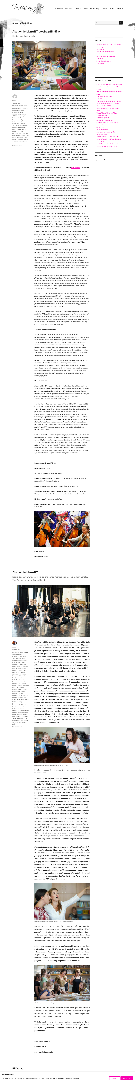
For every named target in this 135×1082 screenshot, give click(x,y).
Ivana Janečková (22, 122)
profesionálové (16, 703)
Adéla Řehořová (16, 658)
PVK (17, 139)
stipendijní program (23, 712)
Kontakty (120, 9)
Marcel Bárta (23, 127)
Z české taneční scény (104, 61)
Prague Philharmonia (17, 699)
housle (22, 118)
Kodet (24, 680)
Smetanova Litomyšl (17, 141)
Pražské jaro (19, 137)
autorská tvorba (22, 660)
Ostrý (20, 695)
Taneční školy (94, 9)
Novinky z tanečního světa (19, 105)
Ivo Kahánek (15, 123)
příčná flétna (18, 701)
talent (13, 716)
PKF (25, 697)
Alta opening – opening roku (106, 132)
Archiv (85, 9)
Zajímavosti (100, 63)
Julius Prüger (15, 125)
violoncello (15, 143)
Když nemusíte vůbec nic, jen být (107, 146)
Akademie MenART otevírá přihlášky (36, 31)
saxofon (20, 707)
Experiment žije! (102, 115)
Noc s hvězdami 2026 (104, 106)
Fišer (13, 668)
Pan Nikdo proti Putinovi (104, 96)
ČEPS (14, 116)
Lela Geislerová (22, 683)
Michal (14, 647)
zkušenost (17, 722)
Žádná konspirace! (103, 118)
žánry (22, 720)
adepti (23, 658)
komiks (14, 682)
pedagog (14, 697)
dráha (18, 666)
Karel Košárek (24, 125)
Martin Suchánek (22, 689)
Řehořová (14, 707)
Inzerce (112, 9)
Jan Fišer (20, 672)
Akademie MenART (25, 572)
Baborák (14, 662)
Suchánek (19, 714)
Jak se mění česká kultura (105, 120)
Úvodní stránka (58, 9)
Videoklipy (100, 59)
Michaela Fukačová (17, 131)
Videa (77, 9)
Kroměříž (14, 683)
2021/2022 (23, 656)
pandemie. (25, 695)
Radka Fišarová (23, 139)
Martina (14, 100)
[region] (67, 1077)
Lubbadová (19, 685)
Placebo (99, 99)
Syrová (25, 714)
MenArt (14, 129)
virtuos (19, 718)
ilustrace (14, 122)
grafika (24, 668)
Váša (26, 716)
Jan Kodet (22, 123)
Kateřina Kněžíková (17, 676)
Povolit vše (126, 1078)
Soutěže (104, 9)
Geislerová (18, 668)
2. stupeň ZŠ (15, 656)
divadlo (26, 116)
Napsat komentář (16, 145)
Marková (14, 689)
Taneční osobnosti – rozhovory (106, 56)
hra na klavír (20, 670)
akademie (15, 660)
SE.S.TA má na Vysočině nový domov (109, 144)
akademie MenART (17, 108)
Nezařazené (101, 49)
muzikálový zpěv (16, 133)
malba (18, 127)
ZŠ (25, 722)
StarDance (68, 9)
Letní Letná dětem (102, 130)
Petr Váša (20, 697)
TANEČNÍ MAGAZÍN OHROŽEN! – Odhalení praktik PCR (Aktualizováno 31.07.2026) (109, 139)
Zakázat (114, 1078)
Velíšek (14, 718)
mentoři (23, 691)
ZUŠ (13, 724)
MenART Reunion (21, 129)
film (21, 666)
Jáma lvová (100, 127)
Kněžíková (19, 680)
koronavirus (20, 682)
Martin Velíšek (16, 691)
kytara (14, 127)
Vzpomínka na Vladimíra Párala (107, 113)
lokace (14, 685)
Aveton (18, 110)
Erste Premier (16, 118)
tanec (25, 141)
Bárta (19, 662)
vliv (22, 718)
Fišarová (25, 666)
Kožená (26, 682)
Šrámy (99, 89)
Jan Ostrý (18, 674)
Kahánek (24, 674)
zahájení (17, 720)
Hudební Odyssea (21, 120)
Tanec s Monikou (102, 134)
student (14, 714)
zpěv (22, 722)
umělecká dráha (20, 716)
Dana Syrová (19, 116)
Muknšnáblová (16, 693)
